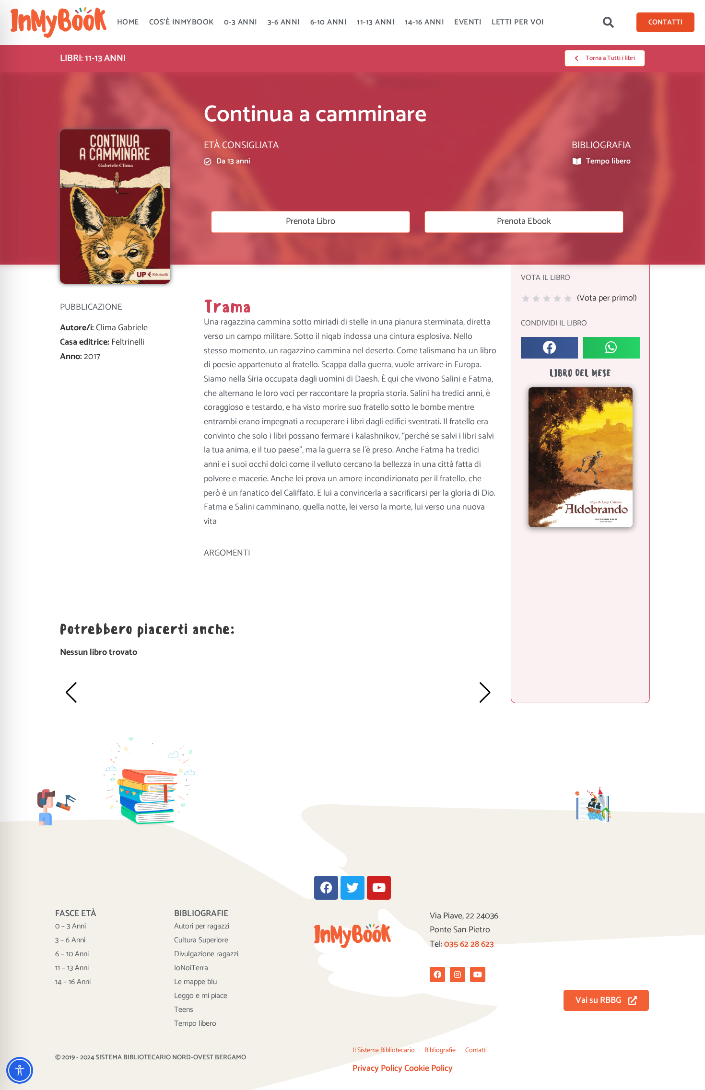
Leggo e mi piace (200, 996)
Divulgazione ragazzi (206, 954)
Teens (183, 1010)
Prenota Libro (310, 221)
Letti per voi (518, 22)
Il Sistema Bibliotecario (383, 1050)
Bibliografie (440, 1050)
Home (128, 22)
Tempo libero (195, 1024)
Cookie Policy (428, 1068)
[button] (608, 22)
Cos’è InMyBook (181, 22)
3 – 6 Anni (70, 940)
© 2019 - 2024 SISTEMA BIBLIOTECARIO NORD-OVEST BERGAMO (150, 1057)
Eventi (468, 22)
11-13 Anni (376, 22)
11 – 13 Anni (72, 968)
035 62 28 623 (469, 944)
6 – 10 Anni (72, 954)
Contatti (476, 1050)
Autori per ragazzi (201, 926)
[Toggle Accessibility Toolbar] (19, 1070)
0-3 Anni (241, 22)
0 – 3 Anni (70, 926)
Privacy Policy (377, 1068)
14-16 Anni (424, 22)
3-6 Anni (284, 22)
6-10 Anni (328, 22)
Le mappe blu (195, 982)
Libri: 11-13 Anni (93, 58)
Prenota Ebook (524, 221)
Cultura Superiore (201, 940)
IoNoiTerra (191, 968)
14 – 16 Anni (73, 982)
